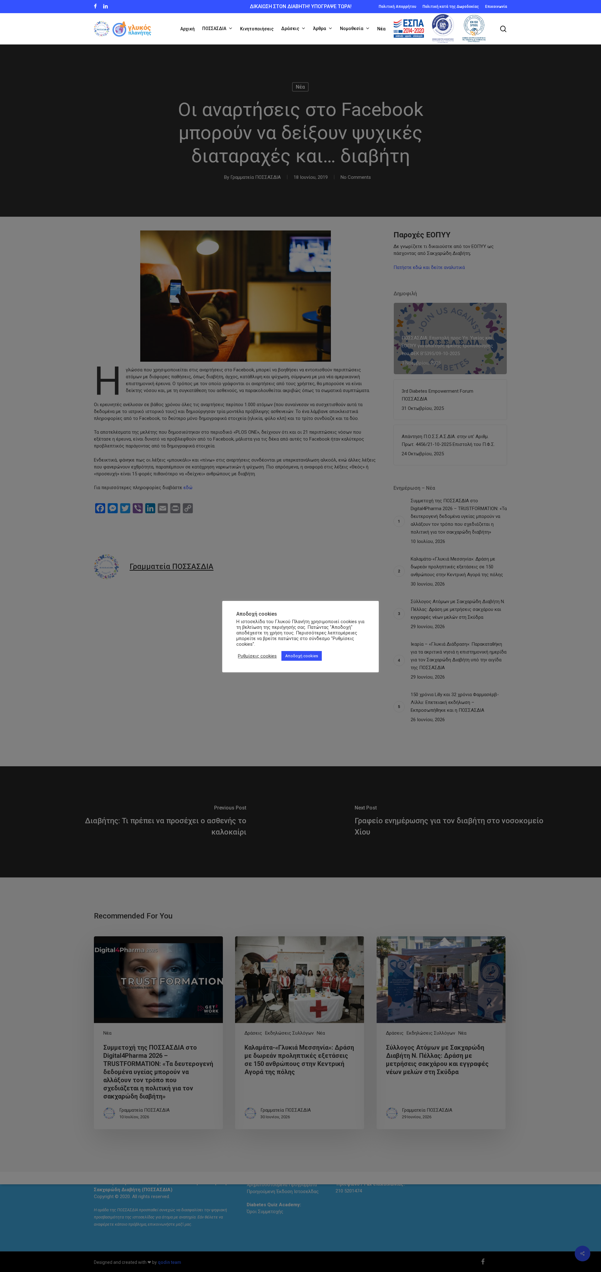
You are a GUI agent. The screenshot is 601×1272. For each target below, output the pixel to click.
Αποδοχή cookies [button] (301, 656)
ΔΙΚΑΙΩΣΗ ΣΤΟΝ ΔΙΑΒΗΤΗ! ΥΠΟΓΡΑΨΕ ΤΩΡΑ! (301, 6)
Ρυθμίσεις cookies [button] (257, 656)
